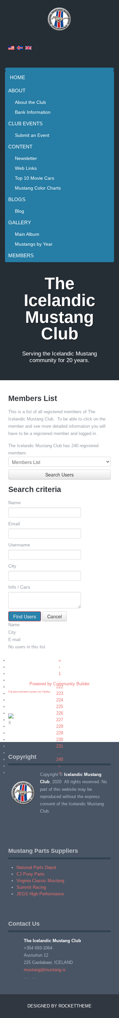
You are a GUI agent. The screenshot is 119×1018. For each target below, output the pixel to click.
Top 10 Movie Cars (34, 178)
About (16, 90)
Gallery (19, 222)
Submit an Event (32, 135)
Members (21, 255)
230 (59, 739)
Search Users (59, 474)
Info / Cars (19, 587)
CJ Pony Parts (31, 874)
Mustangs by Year (34, 244)
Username (19, 544)
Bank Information (33, 112)
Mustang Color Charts (38, 188)
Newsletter (26, 158)
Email (14, 523)
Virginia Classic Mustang (40, 880)
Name (14, 502)
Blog (19, 211)
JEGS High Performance (40, 893)
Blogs (16, 199)
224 (59, 699)
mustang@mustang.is (45, 969)
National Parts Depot (36, 867)
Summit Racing (31, 887)
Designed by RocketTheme (59, 1005)
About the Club (30, 102)
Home (17, 77)
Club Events (25, 123)
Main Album (27, 234)
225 (59, 706)
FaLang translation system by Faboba (29, 691)
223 (59, 693)
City (12, 566)
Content (20, 146)
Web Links (26, 168)
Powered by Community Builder (59, 683)
